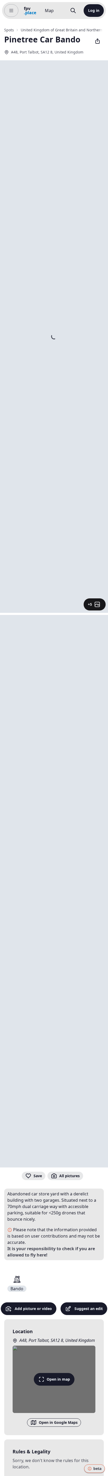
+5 (90, 604)
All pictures (69, 1175)
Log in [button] (93, 10)
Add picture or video (33, 1308)
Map (49, 10)
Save (38, 1175)
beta (97, 1468)
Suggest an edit (88, 1308)
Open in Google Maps (58, 1422)
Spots (9, 29)
